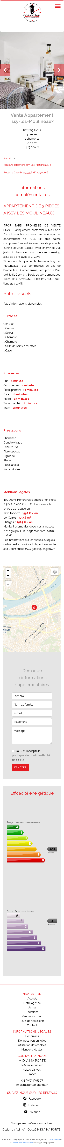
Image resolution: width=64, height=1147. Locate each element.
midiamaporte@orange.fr (32, 1084)
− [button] (8, 575)
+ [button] (8, 570)
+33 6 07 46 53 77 (32, 1080)
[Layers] (55, 571)
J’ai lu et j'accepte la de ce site (31, 755)
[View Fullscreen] (8, 583)
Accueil (7, 158)
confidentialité (53, 1139)
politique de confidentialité (31, 755)
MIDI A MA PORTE (32, 1060)
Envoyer (20, 767)
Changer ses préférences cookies (31, 1123)
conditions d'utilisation (23, 1143)
